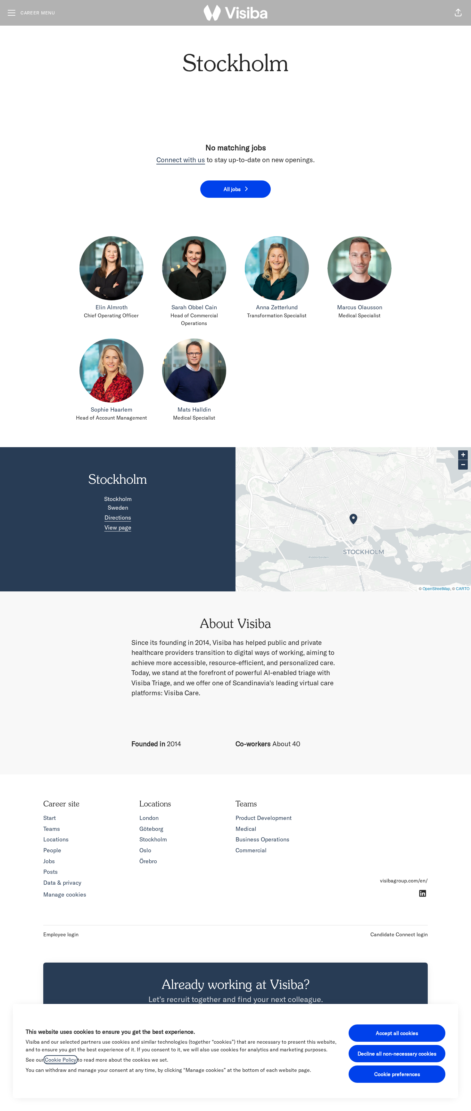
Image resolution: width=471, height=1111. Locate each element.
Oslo (145, 850)
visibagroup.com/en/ (404, 880)
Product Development (264, 818)
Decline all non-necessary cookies (397, 1053)
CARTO (462, 588)
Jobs (49, 861)
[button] (458, 13)
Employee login (60, 934)
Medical (246, 828)
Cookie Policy (60, 1060)
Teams (51, 828)
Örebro (148, 861)
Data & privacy (62, 882)
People (52, 850)
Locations (56, 839)
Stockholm (153, 839)
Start (49, 818)
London (149, 818)
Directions (117, 517)
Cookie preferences (397, 1074)
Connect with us (180, 159)
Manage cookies (64, 894)
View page (117, 527)
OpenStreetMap (436, 588)
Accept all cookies (397, 1033)
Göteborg (151, 828)
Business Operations (262, 839)
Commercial (251, 850)
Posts (50, 871)
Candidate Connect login (399, 934)
